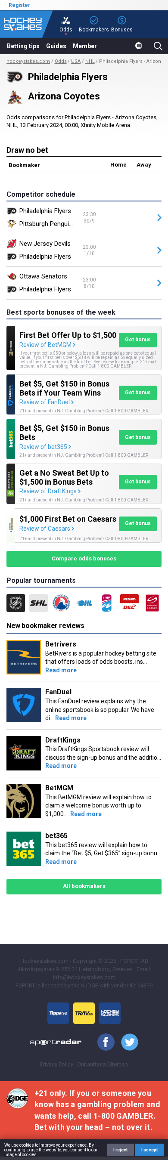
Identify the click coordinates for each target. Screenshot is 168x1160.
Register (19, 5)
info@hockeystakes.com (84, 977)
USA (76, 61)
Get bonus (138, 340)
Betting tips (23, 46)
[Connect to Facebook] (103, 1042)
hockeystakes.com (28, 61)
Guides (56, 46)
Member (85, 46)
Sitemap (117, 1064)
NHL (90, 61)
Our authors (91, 1064)
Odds (61, 61)
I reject (120, 1150)
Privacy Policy (56, 1064)
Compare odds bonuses (84, 558)
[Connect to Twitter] (126, 1042)
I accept (149, 1150)
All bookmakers (84, 886)
